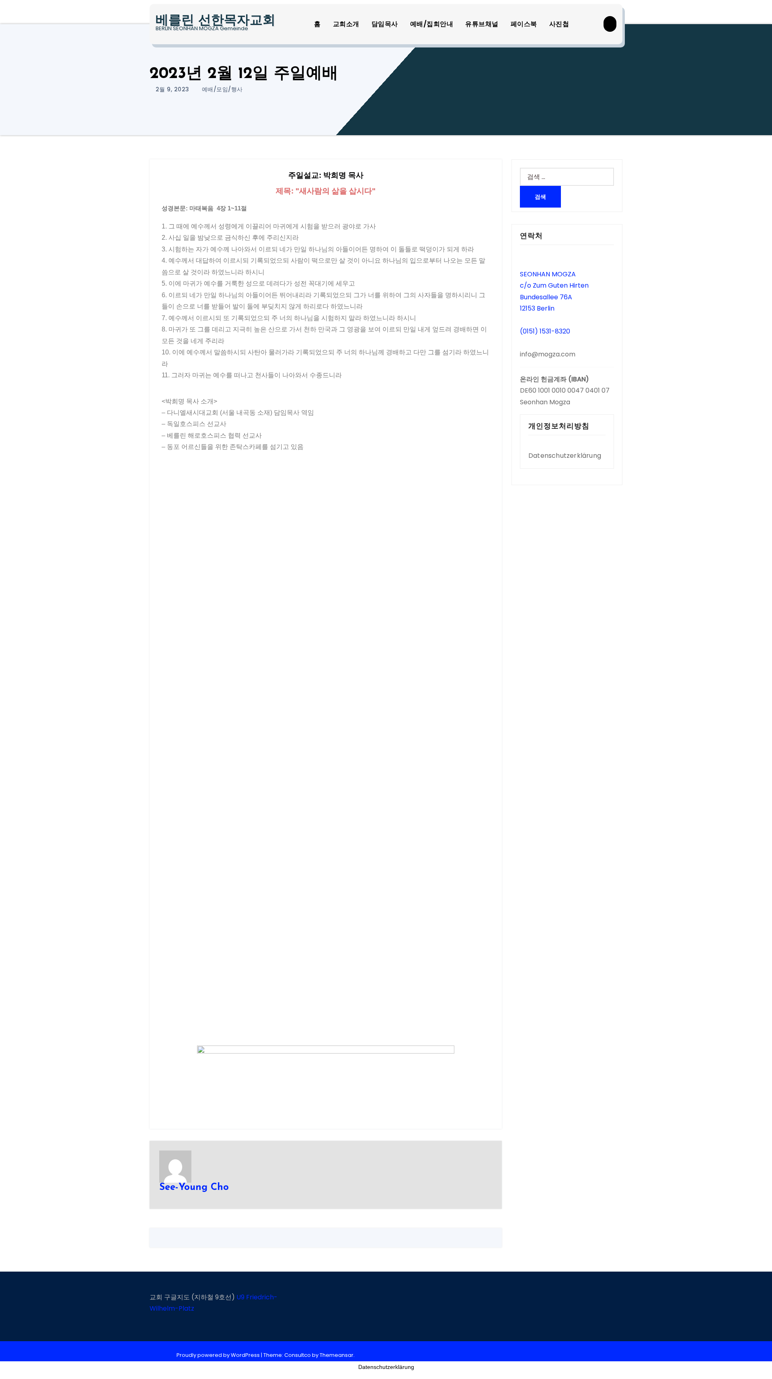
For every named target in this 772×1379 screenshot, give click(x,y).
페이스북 (524, 24)
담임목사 (385, 24)
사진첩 (559, 24)
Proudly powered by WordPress (219, 1355)
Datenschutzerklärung (564, 455)
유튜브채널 (482, 24)
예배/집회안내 (432, 24)
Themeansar (336, 1355)
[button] (610, 24)
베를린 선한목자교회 (215, 20)
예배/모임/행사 (222, 89)
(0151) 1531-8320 (545, 331)
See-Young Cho (194, 1187)
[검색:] (567, 177)
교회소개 (346, 24)
